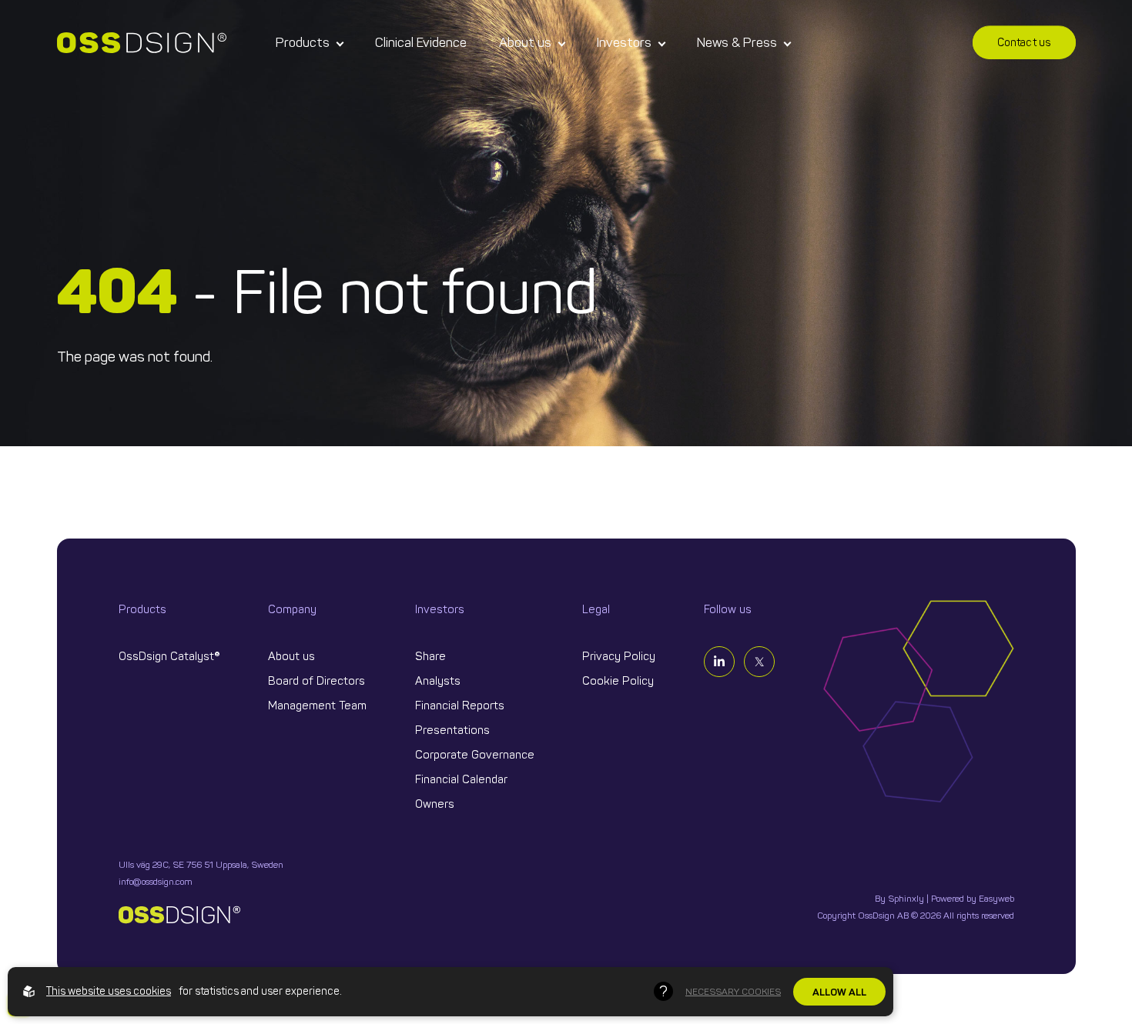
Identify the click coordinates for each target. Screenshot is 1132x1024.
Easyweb (996, 898)
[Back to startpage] (141, 42)
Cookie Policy (618, 681)
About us (525, 42)
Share (430, 656)
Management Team (317, 705)
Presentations (452, 730)
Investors (624, 42)
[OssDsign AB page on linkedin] (719, 661)
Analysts (438, 681)
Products (303, 42)
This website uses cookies (108, 991)
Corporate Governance (474, 755)
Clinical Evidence (421, 42)
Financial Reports (459, 705)
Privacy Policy (618, 656)
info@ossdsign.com (156, 881)
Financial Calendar (461, 779)
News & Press (737, 42)
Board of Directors (316, 681)
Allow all (839, 992)
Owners (434, 804)
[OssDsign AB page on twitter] (759, 661)
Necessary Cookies (733, 991)
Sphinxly (906, 898)
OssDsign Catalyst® (169, 656)
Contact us (1024, 42)
